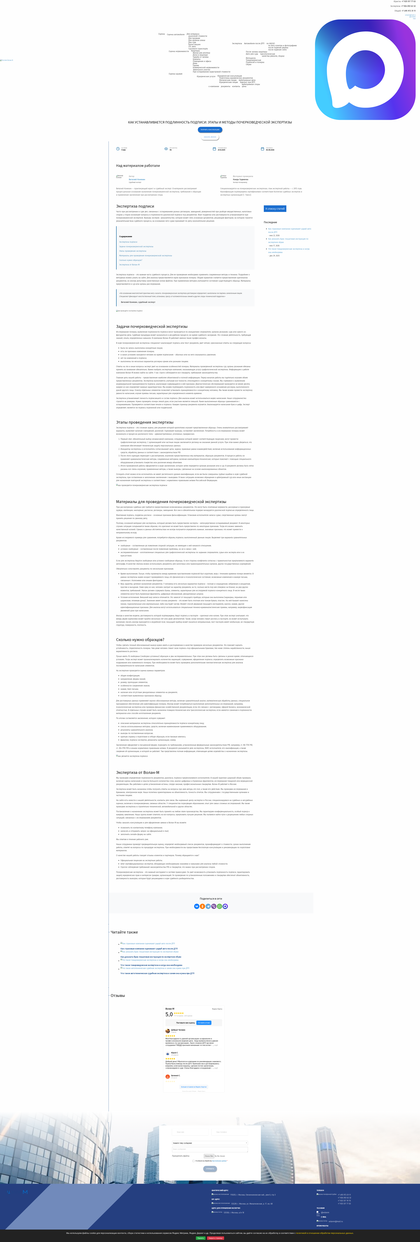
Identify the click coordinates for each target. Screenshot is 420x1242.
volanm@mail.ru (410, 15)
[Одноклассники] (202, 906)
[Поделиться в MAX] (225, 906)
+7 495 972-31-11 (344, 1194)
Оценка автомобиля (176, 34)
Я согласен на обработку (212, 1161)
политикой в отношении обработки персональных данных (324, 1233)
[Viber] (213, 906)
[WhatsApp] (219, 906)
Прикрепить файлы (180, 1156)
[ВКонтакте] (196, 906)
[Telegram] (208, 906)
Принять (201, 1238)
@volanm (412, 17)
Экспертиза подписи (128, 242)
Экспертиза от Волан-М (129, 264)
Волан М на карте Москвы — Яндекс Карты (193, 1091)
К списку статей (275, 208)
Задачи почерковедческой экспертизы (136, 246)
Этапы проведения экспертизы (132, 251)
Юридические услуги (206, 76)
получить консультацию (210, 130)
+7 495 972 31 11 (409, 11)
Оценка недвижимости (179, 51)
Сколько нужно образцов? (130, 260)
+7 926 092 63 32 (408, 6)
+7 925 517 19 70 (344, 1200)
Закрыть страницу (215, 1238)
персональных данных (219, 1161)
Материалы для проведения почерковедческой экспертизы (145, 255)
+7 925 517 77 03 (409, 1)
